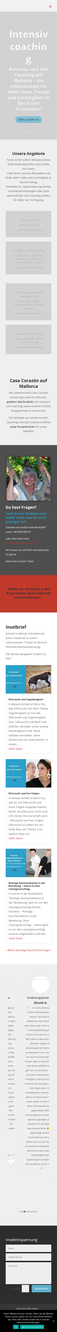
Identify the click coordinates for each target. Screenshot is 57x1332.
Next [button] (50, 1095)
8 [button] (34, 1211)
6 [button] (30, 1211)
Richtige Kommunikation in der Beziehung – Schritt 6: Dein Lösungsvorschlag (27, 886)
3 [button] (24, 1211)
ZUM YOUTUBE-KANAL (27, 1308)
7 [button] (32, 1211)
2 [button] (22, 1211)
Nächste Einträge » (39, 950)
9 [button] (36, 1211)
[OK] (53, 1321)
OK (15, 1327)
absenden (41, 1288)
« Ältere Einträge (16, 950)
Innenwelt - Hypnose (28, 52)
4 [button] (26, 1211)
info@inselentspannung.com (21, 543)
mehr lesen (16, 748)
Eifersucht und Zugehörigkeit (26, 699)
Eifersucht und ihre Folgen (24, 793)
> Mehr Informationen (28, 229)
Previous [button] (7, 1095)
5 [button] (28, 1211)
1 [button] (20, 1211)
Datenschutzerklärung (32, 1327)
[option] (29, 1075)
